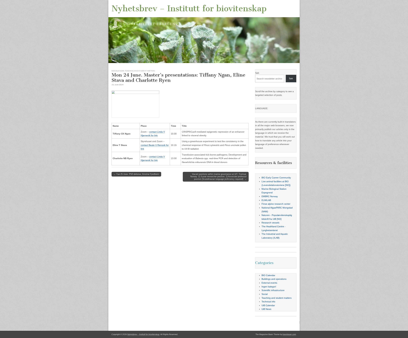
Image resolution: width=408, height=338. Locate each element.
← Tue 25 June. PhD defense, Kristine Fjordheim (136, 174)
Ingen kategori (269, 286)
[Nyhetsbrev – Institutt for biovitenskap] (204, 31)
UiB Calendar (268, 305)
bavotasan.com (289, 334)
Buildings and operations (274, 279)
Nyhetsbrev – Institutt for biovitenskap (189, 8)
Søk (257, 73)
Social (265, 294)
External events (269, 283)
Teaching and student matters (140, 71)
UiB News (266, 309)
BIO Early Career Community (276, 177)
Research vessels (270, 222)
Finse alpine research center (276, 204)
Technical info (268, 301)
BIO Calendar (118, 71)
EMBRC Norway (270, 196)
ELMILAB (266, 200)
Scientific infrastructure (273, 290)
